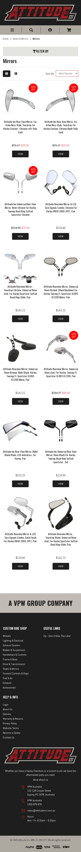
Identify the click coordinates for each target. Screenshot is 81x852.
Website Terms (11, 728)
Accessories (9, 687)
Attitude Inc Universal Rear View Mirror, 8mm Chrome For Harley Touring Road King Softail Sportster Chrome (20, 209)
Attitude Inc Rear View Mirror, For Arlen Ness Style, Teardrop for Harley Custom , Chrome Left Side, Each (20, 127)
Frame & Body (10, 659)
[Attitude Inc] (40, 12)
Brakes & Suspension (14, 650)
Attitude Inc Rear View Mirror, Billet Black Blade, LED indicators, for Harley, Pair (20, 455)
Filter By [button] (42, 51)
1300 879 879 (34, 804)
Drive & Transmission (14, 664)
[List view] (16, 73)
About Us (7, 709)
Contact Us (8, 737)
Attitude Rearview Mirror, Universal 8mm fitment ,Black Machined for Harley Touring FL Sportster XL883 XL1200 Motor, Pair (61, 291)
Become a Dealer (12, 732)
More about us (40, 779)
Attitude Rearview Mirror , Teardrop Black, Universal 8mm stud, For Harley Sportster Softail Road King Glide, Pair (60, 539)
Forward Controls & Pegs (16, 673)
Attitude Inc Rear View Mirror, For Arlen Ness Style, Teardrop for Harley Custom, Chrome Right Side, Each (61, 127)
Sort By (50, 74)
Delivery (7, 714)
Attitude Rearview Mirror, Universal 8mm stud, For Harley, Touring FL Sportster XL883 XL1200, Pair (61, 372)
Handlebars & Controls (14, 654)
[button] (12, 30)
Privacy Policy (10, 723)
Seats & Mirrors (11, 668)
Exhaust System (11, 645)
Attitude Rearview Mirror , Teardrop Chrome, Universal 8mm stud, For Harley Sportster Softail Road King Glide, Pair (20, 291)
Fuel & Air (8, 678)
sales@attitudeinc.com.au (41, 810)
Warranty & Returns (13, 718)
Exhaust (7, 683)
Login (5, 704)
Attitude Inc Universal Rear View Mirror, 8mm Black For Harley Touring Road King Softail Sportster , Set (60, 456)
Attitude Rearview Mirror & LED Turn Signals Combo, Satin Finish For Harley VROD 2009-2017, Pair (20, 537)
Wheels (7, 636)
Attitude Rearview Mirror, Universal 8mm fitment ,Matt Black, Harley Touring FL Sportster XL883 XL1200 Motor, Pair (20, 374)
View (20, 154)
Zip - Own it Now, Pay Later (57, 636)
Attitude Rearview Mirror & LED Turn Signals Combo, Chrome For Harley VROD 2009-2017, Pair (61, 207)
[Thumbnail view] (6, 73)
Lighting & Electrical (13, 640)
